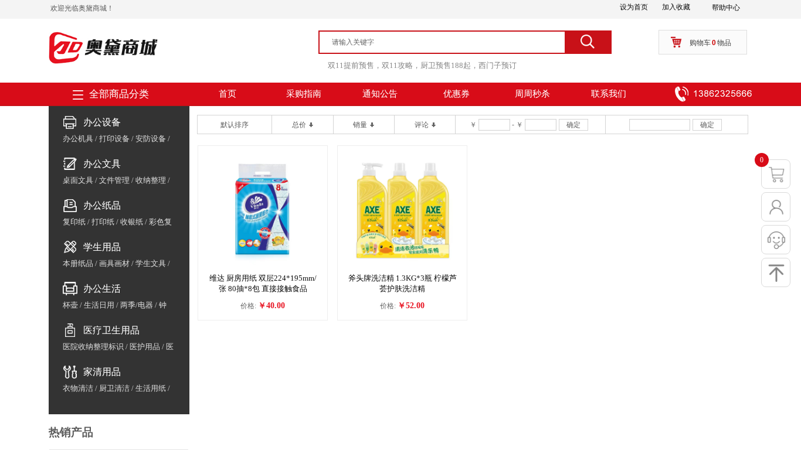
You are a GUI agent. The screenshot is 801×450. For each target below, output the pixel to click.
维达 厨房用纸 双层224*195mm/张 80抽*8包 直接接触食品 (263, 283)
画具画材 (114, 263)
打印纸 (102, 221)
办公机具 (78, 138)
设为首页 (634, 7)
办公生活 (102, 289)
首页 (227, 93)
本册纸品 (78, 263)
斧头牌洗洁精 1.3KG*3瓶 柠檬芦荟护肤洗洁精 (402, 283)
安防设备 (150, 138)
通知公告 (380, 93)
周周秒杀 (532, 93)
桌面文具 (78, 180)
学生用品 (102, 247)
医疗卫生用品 (111, 330)
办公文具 (102, 164)
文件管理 (114, 180)
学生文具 (150, 263)
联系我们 (608, 93)
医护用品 (145, 346)
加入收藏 (676, 7)
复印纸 (74, 221)
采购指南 (303, 93)
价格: (248, 306)
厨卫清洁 (114, 388)
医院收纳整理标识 (93, 346)
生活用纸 (150, 388)
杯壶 (70, 305)
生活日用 (99, 305)
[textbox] (447, 42)
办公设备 (102, 122)
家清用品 (102, 372)
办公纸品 (102, 205)
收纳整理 (150, 180)
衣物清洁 (78, 388)
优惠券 (456, 93)
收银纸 (131, 221)
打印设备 (114, 138)
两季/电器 (136, 305)
